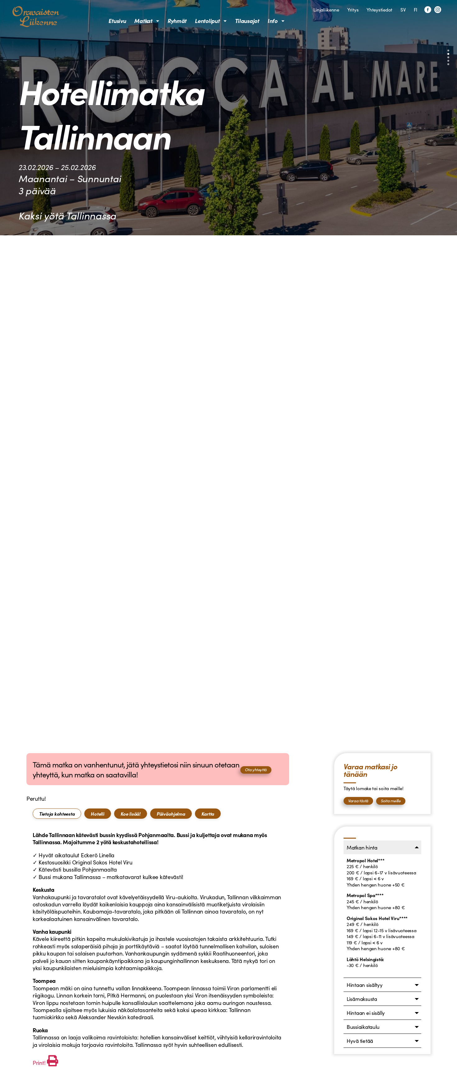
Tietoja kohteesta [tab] (57, 813)
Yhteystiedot (379, 9)
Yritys (352, 9)
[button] (448, 51)
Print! (39, 1062)
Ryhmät (177, 21)
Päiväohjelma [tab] (171, 813)
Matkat (143, 21)
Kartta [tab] (207, 813)
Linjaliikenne (326, 9)
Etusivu (117, 21)
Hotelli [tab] (97, 813)
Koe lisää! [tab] (131, 813)
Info (273, 21)
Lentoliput (207, 21)
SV (402, 9)
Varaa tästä (358, 801)
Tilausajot (247, 21)
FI (415, 9)
